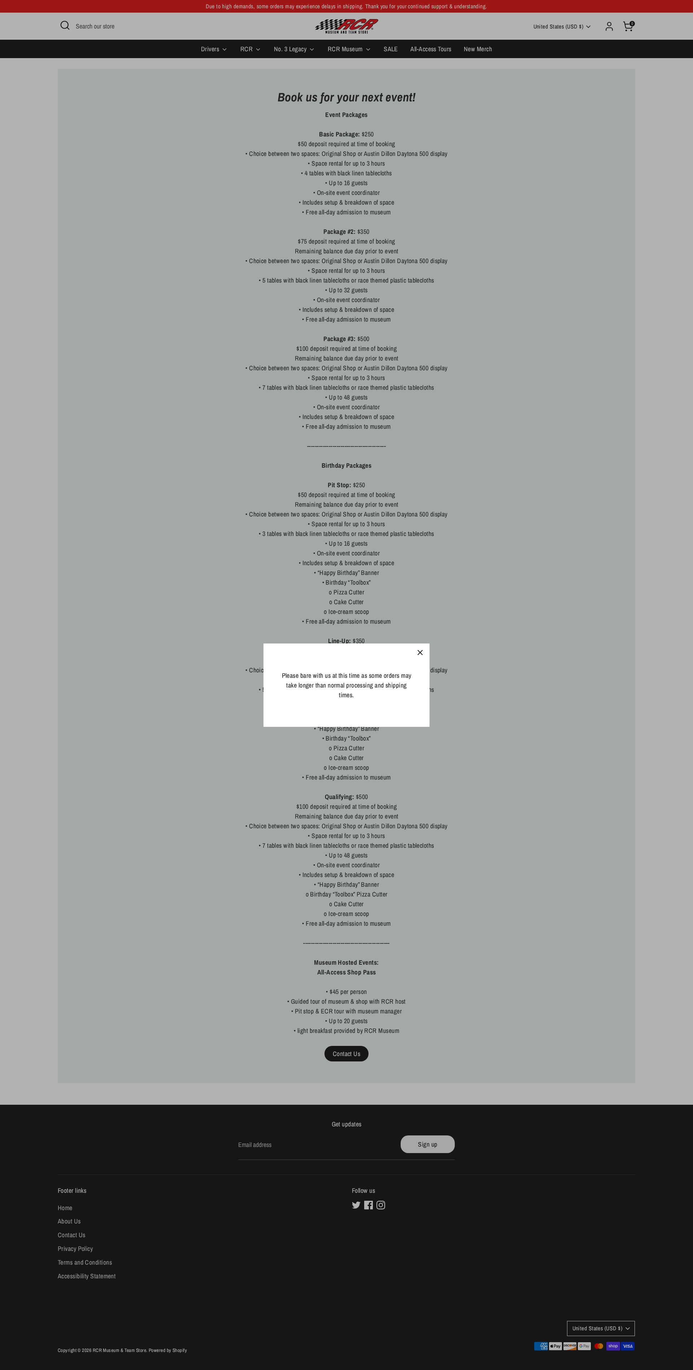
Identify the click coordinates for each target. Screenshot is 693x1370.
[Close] (420, 653)
